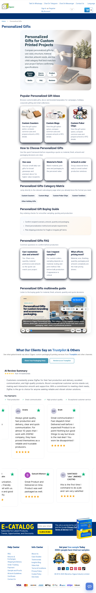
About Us (35, 554)
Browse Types (30, 74)
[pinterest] (79, 568)
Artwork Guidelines (15, 573)
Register (52, 8)
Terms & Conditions (39, 568)
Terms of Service (62, 530)
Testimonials (36, 560)
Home (4, 21)
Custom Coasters (28, 196)
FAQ (40, 80)
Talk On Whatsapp (35, 3)
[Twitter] (63, 568)
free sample (73, 547)
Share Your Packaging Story (35, 361)
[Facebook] (59, 568)
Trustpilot (59, 350)
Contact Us (80, 3)
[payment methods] (48, 585)
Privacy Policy (73, 527)
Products (52, 74)
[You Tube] (71, 568)
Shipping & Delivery (15, 562)
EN (73, 330)
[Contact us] (89, 586)
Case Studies (36, 557)
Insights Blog (36, 562)
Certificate (11, 576)
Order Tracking (13, 565)
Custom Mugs (44, 196)
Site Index (35, 577)
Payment (11, 568)
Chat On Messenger (66, 3)
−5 (27, 330)
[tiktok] (83, 568)
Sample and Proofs (15, 570)
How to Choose (41, 74)
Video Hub (35, 565)
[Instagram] (75, 568)
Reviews (52, 80)
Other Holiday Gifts (29, 201)
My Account (45, 11)
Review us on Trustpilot (62, 361)
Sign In (43, 8)
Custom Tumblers (78, 196)
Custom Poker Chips (60, 196)
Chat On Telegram (51, 3)
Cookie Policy (36, 574)
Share (79, 330)
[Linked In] (67, 568)
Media (30, 80)
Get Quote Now (78, 300)
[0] (87, 10)
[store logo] (13, 6)
